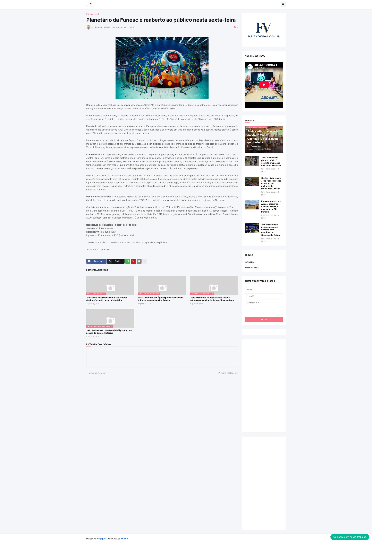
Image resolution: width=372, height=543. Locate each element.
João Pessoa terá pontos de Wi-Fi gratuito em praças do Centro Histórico (109, 331)
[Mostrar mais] (144, 261)
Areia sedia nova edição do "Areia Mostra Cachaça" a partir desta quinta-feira (106, 298)
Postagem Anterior (96, 373)
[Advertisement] (264, 385)
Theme (124, 538)
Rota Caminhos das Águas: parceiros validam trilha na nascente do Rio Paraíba (160, 298)
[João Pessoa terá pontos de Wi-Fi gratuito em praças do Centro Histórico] (252, 161)
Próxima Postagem (227, 373)
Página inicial (92, 14)
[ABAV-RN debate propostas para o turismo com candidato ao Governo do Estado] (252, 228)
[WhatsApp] (127, 261)
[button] (283, 4)
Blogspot (100, 538)
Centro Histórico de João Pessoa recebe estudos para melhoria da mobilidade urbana (212, 298)
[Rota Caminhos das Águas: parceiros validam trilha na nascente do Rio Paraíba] (252, 204)
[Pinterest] (133, 261)
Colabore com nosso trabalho (349, 536)
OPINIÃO (249, 262)
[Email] (139, 261)
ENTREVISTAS (252, 267)
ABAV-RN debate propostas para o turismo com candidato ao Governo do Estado (270, 229)
